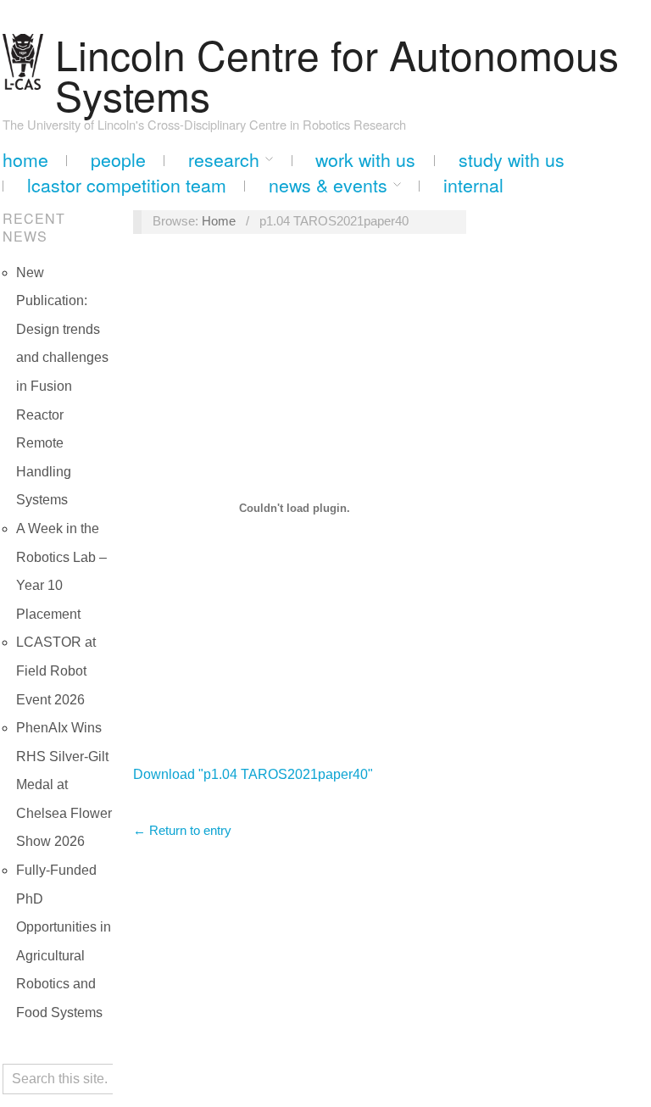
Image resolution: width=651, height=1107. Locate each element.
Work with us (365, 160)
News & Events (328, 185)
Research (223, 160)
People (118, 160)
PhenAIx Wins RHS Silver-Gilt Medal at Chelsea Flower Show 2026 (64, 784)
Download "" (253, 774)
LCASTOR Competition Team (126, 185)
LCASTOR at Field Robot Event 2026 (56, 670)
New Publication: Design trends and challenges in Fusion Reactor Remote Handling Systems (62, 386)
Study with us (512, 160)
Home (25, 160)
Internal (473, 185)
